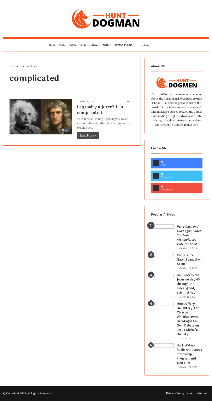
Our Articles (77, 44)
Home (52, 44)
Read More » (88, 135)
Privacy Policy (123, 44)
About (107, 44)
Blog (62, 44)
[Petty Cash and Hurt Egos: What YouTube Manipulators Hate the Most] (162, 232)
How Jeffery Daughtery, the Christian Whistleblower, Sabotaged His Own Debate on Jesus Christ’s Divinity (188, 319)
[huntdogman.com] (106, 18)
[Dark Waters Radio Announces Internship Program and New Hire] (162, 351)
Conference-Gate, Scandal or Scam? (189, 259)
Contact (94, 44)
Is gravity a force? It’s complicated (100, 110)
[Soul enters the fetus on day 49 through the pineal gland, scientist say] (162, 281)
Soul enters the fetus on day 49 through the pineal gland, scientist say (188, 284)
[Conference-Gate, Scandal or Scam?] (162, 261)
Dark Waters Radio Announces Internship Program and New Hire (189, 354)
